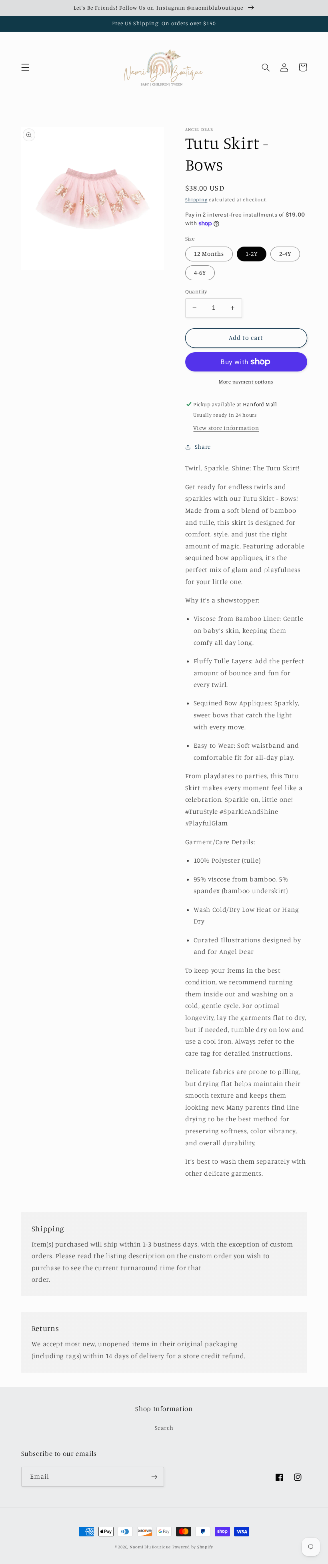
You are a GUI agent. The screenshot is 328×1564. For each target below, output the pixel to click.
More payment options (246, 382)
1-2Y (252, 253)
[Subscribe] (154, 1476)
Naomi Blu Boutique (150, 1546)
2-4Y (285, 253)
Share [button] (203, 446)
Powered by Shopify (192, 1546)
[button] (25, 67)
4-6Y (200, 272)
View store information (226, 427)
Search (164, 1427)
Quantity (196, 291)
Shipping (196, 200)
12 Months (209, 253)
